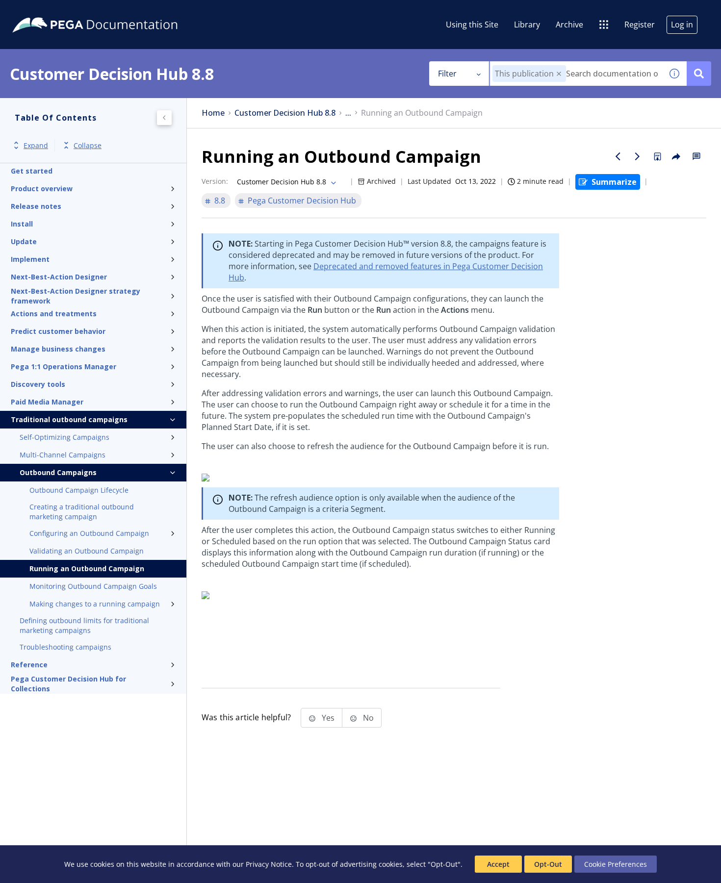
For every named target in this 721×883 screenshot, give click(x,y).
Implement (30, 259)
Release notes (36, 206)
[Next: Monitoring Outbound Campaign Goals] (637, 156)
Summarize (614, 182)
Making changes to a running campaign (94, 603)
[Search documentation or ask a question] (699, 73)
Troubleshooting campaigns (65, 647)
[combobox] (576, 73)
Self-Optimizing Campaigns (64, 437)
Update (24, 241)
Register (639, 24)
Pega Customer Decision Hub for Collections (68, 684)
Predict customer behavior (58, 331)
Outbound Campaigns (58, 472)
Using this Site (472, 24)
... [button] (348, 113)
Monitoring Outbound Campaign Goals (93, 586)
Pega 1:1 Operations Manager (63, 366)
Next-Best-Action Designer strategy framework (75, 296)
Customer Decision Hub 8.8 (284, 113)
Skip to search (119, 11)
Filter (447, 73)
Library (527, 24)
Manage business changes (58, 348)
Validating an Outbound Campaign (86, 550)
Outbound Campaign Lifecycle (79, 490)
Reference (29, 664)
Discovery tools (38, 384)
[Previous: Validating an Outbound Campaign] (618, 156)
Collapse (88, 145)
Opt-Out (548, 864)
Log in (682, 24)
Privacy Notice (269, 864)
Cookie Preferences (615, 864)
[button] (559, 73)
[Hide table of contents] (164, 117)
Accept (498, 864)
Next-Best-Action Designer (59, 276)
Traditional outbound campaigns (69, 419)
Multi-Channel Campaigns (62, 454)
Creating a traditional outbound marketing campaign (81, 511)
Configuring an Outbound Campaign (89, 533)
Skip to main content (43, 11)
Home (213, 113)
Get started (31, 171)
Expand (36, 145)
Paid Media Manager (47, 401)
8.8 (219, 200)
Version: (215, 181)
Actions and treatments (54, 313)
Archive (569, 24)
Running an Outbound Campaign (86, 568)
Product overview (42, 188)
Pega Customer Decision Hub (302, 200)
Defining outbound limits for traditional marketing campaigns (84, 625)
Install (22, 223)
